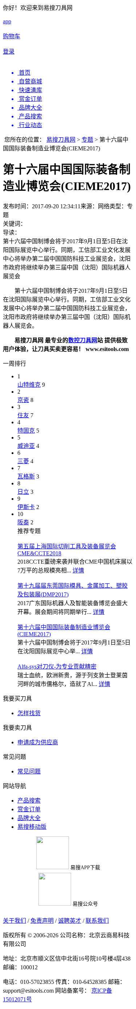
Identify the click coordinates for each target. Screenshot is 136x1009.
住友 (23, 415)
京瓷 (23, 400)
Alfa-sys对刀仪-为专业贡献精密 (56, 666)
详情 (78, 570)
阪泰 (23, 522)
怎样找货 (29, 713)
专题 (87, 140)
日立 (23, 492)
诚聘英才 (69, 921)
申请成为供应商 (37, 742)
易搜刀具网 (60, 140)
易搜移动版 (31, 827)
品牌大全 (29, 818)
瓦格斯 (26, 476)
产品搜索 (29, 800)
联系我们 (97, 921)
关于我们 (14, 921)
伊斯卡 (26, 507)
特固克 (26, 430)
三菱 (23, 461)
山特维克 (29, 385)
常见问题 (29, 771)
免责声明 (42, 921)
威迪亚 (26, 446)
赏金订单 (29, 809)
